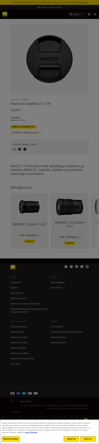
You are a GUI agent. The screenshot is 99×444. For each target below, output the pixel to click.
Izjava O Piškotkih (31, 432)
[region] (49, 431)
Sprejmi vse (71, 439)
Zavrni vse (88, 439)
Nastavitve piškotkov (10, 439)
